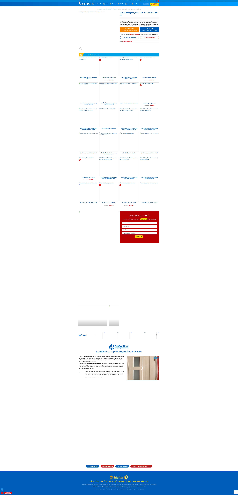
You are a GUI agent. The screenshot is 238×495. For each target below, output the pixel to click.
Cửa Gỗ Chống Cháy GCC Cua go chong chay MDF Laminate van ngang (109, 178)
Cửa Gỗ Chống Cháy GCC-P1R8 (88, 177)
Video (145, 0)
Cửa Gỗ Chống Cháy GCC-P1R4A (149, 77)
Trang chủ (99, 9)
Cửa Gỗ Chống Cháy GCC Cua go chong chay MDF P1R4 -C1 (88, 103)
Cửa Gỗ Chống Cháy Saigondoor (109, 77)
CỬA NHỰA (114, 3)
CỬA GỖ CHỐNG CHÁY (112, 9)
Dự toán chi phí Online (151, 0)
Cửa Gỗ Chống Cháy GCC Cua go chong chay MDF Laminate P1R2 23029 (129, 129)
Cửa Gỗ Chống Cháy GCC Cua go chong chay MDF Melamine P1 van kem (88, 129)
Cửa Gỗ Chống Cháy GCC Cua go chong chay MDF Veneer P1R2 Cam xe (129, 78)
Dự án (138, 0)
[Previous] (80, 316)
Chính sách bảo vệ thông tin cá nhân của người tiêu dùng (104, 486)
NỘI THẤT (121, 3)
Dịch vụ (134, 0)
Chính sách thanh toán (131, 486)
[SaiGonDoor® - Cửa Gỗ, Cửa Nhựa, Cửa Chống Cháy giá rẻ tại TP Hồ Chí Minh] (85, 4)
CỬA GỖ (106, 3)
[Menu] (140, 3)
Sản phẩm (105, 9)
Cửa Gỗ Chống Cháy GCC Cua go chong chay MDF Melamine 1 (109, 153)
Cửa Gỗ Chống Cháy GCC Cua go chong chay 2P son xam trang (149, 178)
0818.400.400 (8, 493)
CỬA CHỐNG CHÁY (97, 3)
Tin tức (141, 0)
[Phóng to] (80, 48)
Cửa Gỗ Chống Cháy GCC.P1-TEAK (109, 128)
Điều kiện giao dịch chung (121, 486)
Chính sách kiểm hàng (141, 486)
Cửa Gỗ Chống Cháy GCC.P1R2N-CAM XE (88, 202)
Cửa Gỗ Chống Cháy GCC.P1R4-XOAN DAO (129, 103)
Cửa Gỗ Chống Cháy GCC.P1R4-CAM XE (149, 153)
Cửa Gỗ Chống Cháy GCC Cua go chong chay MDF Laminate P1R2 (149, 129)
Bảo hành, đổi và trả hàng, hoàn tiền (110, 487)
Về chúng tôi (129, 0)
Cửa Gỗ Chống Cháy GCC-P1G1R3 (129, 202)
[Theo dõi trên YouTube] (158, 1)
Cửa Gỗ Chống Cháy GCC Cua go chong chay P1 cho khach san (129, 178)
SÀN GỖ (128, 3)
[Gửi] (148, 4)
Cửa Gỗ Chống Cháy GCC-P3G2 (108, 202)
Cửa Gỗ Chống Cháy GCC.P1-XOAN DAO (88, 153)
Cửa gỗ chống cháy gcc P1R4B (149, 103)
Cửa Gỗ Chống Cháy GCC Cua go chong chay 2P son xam (88, 78)
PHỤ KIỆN (135, 3)
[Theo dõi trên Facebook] (156, 1)
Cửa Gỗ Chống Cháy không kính (129, 153)
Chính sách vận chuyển (130, 487)
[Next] (117, 316)
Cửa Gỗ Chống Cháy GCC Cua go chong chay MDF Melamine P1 (109, 103)
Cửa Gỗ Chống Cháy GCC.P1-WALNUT (149, 202)
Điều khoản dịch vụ (122, 487)
